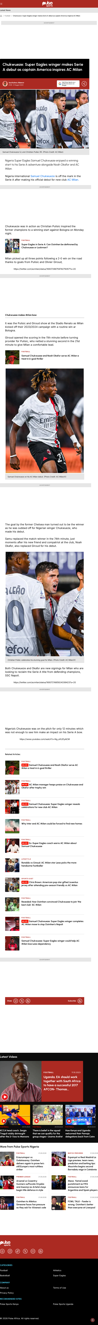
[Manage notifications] (93, 1320)
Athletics (57, 1270)
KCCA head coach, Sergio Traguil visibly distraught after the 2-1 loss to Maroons (14, 1133)
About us (4, 1287)
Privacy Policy (7, 1293)
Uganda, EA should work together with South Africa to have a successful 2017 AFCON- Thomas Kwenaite (62, 1083)
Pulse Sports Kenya (9, 1304)
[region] (49, 1122)
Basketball (5, 1275)
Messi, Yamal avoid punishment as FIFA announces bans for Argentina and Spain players (82, 1185)
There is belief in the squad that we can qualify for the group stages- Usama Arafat (48, 1133)
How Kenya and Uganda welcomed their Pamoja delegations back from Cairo (80, 1133)
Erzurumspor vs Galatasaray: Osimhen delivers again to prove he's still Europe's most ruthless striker (30, 1163)
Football (7, 16)
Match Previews (75, 1153)
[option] (15, 1123)
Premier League (23, 1177)
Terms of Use (59, 1287)
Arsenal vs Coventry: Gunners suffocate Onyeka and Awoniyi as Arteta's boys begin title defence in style (31, 1185)
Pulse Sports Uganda (63, 1304)
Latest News (5, 10)
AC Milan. (73, 179)
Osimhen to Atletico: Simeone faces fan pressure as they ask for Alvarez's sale (31, 1204)
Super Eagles (59, 1275)
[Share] (84, 83)
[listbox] (49, 1122)
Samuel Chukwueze (42, 176)
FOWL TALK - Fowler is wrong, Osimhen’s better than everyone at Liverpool (81, 1204)
